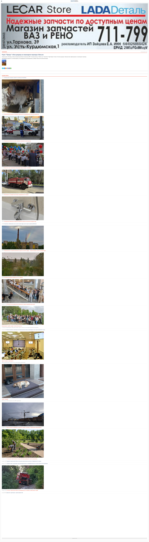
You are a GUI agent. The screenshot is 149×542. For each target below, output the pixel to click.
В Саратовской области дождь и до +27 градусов (13, 277)
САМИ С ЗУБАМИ (5, 399)
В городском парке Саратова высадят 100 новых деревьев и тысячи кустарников (22, 458)
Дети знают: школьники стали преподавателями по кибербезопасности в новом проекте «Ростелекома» (28, 463)
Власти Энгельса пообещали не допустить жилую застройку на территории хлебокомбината (24, 427)
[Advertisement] (37, 516)
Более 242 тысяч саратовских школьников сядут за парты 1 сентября (17, 167)
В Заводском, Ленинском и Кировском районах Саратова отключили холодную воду (20, 221)
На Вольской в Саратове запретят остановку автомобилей (15, 77)
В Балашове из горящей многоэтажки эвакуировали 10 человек (16, 194)
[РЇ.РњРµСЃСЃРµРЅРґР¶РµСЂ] (2, 68)
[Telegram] (7, 68)
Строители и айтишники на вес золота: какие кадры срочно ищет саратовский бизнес (20, 223)
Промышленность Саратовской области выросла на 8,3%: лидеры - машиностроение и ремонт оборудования (25, 250)
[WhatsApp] (10, 68)
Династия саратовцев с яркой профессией (15, 492)
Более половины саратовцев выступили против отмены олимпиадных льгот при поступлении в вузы (26, 329)
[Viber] (9, 68)
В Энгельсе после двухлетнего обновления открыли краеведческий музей (21, 304)
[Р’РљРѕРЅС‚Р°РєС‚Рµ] (4, 68)
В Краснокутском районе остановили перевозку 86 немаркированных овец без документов (21, 114)
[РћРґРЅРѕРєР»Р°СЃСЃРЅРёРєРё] (6, 68)
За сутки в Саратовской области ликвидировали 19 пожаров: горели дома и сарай (22, 490)
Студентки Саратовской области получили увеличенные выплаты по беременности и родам (24, 461)
